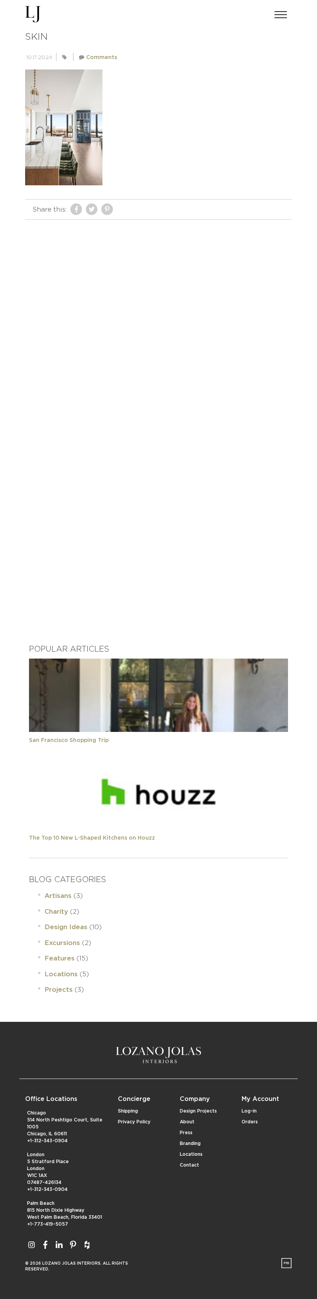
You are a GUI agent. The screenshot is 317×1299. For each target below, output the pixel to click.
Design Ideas (65, 927)
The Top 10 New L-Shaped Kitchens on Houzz (92, 838)
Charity (56, 911)
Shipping (128, 1111)
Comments (101, 57)
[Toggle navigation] (280, 12)
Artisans (58, 896)
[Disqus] (158, 320)
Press (186, 1132)
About (187, 1121)
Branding (190, 1143)
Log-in (249, 1111)
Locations (61, 974)
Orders (250, 1121)
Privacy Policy (134, 1121)
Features (59, 958)
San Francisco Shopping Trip (69, 740)
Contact (189, 1165)
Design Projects (198, 1111)
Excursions (62, 943)
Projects (58, 989)
